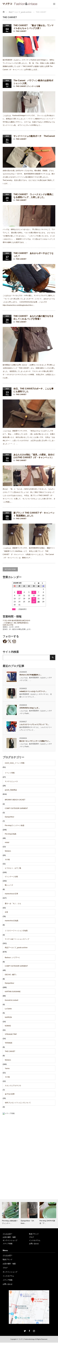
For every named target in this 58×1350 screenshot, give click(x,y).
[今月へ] (38, 583)
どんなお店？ (7, 1234)
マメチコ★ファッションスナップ (17, 939)
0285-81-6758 (8, 625)
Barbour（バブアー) (12, 957)
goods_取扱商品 (11, 790)
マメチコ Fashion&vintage (26, 1339)
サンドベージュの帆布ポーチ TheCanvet (34, 136)
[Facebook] (29, 1330)
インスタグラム (34, 1240)
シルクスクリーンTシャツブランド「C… (34, 724)
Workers (8, 851)
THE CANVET (21, 31)
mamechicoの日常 (11, 894)
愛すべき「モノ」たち (13, 903)
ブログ (31, 1237)
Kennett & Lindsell (11, 1000)
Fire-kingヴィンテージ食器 (14, 825)
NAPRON (8, 1017)
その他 (7, 859)
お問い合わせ (34, 1244)
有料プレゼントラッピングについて (18, 1103)
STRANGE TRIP (11, 1034)
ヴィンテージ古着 (33, 86)
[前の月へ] (33, 583)
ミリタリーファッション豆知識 (16, 931)
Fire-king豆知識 (10, 834)
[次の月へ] (43, 583)
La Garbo (8, 1009)
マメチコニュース (11, 781)
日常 (6, 912)
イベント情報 (10, 773)
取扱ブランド (34, 1234)
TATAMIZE (8, 1043)
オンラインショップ (10, 1240)
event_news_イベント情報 (14, 763)
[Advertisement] (29, 1148)
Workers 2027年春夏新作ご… (30, 675)
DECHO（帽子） (11, 975)
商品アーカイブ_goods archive (16, 948)
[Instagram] (34, 1330)
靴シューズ (9, 885)
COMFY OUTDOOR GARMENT (16, 808)
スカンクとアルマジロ (13, 1086)
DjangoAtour (9, 817)
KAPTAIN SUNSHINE (13, 992)
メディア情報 (7, 1244)
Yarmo (7, 1068)
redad (7, 842)
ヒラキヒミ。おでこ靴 (13, 868)
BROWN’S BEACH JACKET (15, 800)
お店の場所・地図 (9, 1237)
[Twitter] (24, 1330)
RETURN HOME (10, 569)
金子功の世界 (10, 1094)
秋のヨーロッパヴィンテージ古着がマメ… (34, 741)
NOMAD (8, 1026)
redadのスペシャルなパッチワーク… (33, 691)
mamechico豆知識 (11, 921)
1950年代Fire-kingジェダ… (29, 708)
